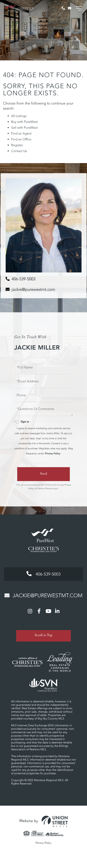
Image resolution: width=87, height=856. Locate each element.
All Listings (19, 116)
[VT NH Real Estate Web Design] (43, 821)
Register (17, 145)
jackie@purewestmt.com (33, 289)
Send (43, 474)
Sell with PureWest (24, 128)
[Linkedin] (57, 611)
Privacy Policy (52, 453)
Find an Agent (21, 133)
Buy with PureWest (24, 122)
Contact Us (19, 151)
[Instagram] (30, 611)
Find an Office (21, 139)
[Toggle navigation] (79, 8)
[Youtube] (48, 611)
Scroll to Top (43, 636)
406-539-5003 (23, 279)
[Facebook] (39, 611)
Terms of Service (45, 488)
